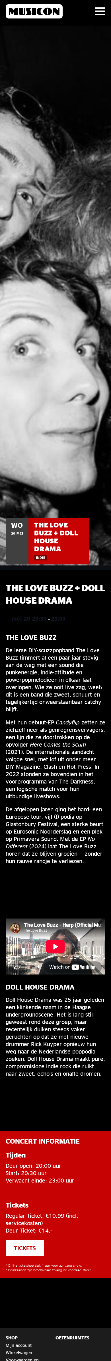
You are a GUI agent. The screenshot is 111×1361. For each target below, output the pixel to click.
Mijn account (19, 1345)
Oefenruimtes (72, 1337)
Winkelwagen (19, 1352)
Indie (40, 557)
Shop (12, 1337)
